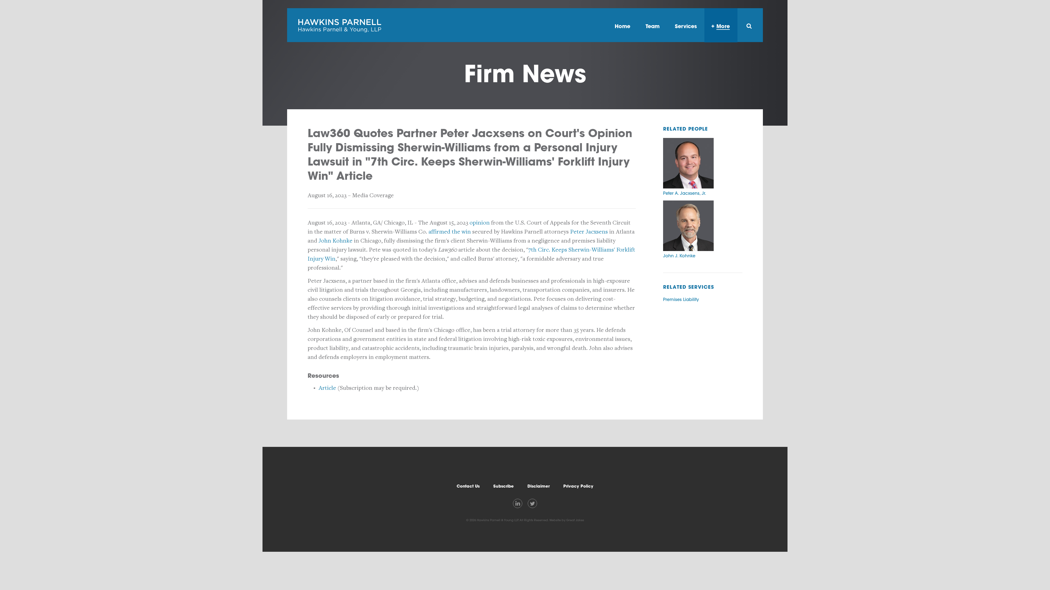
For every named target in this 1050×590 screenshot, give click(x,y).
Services (686, 26)
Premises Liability (681, 299)
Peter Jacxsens (589, 231)
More (723, 26)
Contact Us (468, 486)
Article (327, 388)
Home (622, 26)
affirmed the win (449, 231)
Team (653, 26)
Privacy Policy (578, 486)
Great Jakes (575, 520)
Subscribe (503, 486)
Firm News (525, 73)
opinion (479, 222)
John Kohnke (335, 240)
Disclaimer (538, 486)
